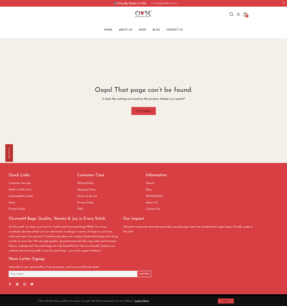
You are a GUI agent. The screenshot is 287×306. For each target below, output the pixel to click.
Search (150, 183)
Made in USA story (20, 189)
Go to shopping (143, 111)
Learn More (142, 301)
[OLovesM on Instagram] (25, 284)
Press (12, 202)
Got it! (226, 301)
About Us (152, 202)
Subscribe (144, 274)
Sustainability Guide (21, 196)
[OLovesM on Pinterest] (17, 284)
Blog (148, 189)
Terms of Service (87, 196)
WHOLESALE (154, 196)
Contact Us (153, 209)
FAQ (80, 209)
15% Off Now (9, 153)
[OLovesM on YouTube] (32, 284)
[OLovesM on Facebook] (10, 284)
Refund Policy (85, 183)
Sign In (238, 14)
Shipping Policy (86, 189)
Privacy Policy (17, 209)
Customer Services (20, 183)
